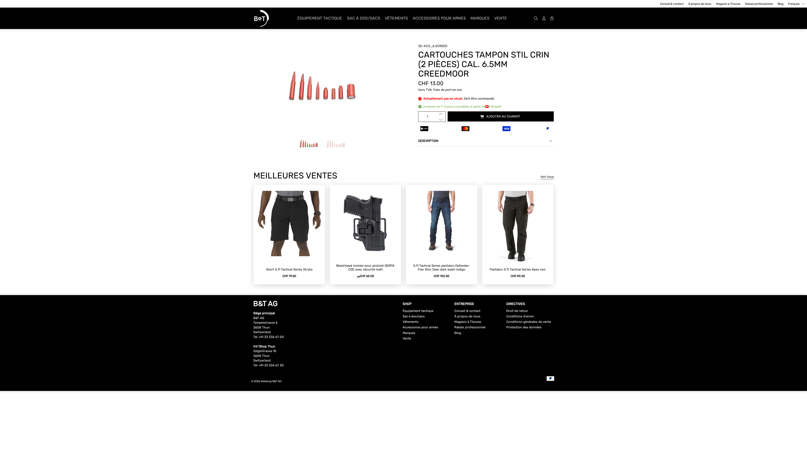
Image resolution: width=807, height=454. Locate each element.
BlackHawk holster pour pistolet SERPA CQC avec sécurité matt (365, 267)
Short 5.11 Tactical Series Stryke (289, 269)
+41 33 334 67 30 (271, 365)
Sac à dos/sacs (363, 18)
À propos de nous (699, 4)
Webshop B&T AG (271, 381)
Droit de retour (517, 311)
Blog (780, 4)
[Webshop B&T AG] (261, 18)
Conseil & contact (672, 4)
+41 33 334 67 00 (271, 337)
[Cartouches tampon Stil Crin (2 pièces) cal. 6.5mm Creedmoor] (321, 86)
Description (428, 141)
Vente (500, 18)
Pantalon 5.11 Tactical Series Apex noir (518, 269)
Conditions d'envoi (520, 316)
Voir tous (547, 177)
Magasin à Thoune (728, 4)
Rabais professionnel (759, 4)
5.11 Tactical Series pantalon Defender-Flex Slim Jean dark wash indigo (441, 267)
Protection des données (524, 327)
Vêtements (396, 18)
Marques (480, 18)
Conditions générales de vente (528, 322)
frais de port (442, 90)
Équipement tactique (319, 18)
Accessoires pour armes (439, 18)
